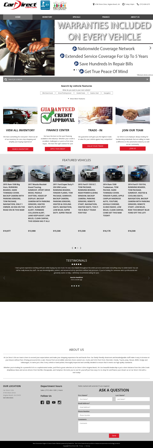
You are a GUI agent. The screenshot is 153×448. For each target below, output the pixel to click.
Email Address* (84, 403)
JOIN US (133, 148)
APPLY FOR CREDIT (57, 149)
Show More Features (77, 99)
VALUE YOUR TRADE (95, 146)
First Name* (83, 395)
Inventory (47, 17)
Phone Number (84, 411)
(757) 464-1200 (51, 390)
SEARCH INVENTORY (20, 149)
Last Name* (120, 395)
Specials (76, 17)
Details (9, 236)
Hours (60, 390)
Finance (105, 17)
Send (114, 435)
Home (17, 17)
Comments (82, 419)
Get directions (8, 398)
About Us (135, 17)
